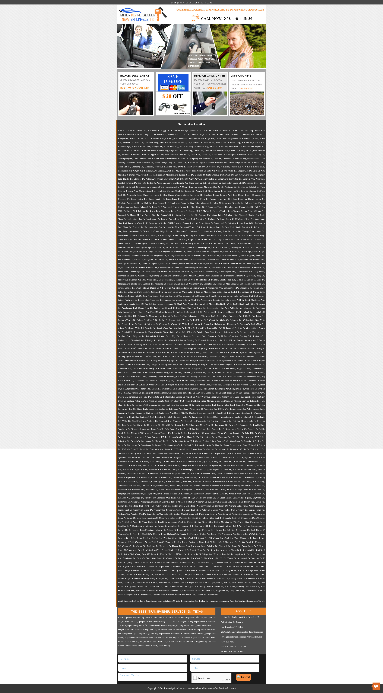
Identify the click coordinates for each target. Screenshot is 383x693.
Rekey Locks (132, 600)
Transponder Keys (207, 600)
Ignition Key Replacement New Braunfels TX (240, 617)
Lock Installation (146, 600)
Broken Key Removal (189, 600)
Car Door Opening (247, 600)
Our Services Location (225, 688)
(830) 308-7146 (227, 642)
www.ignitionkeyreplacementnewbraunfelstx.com (241, 637)
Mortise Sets (173, 600)
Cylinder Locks (160, 600)
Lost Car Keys (119, 600)
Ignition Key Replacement (227, 600)
